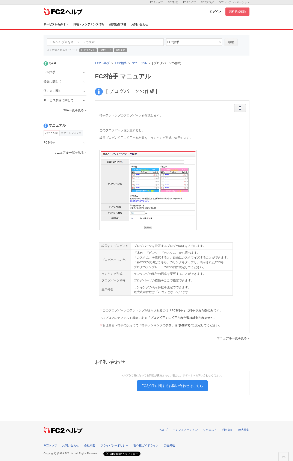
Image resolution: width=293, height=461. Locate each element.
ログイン (215, 11)
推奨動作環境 (117, 24)
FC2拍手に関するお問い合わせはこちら (172, 386)
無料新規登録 (237, 11)
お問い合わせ (139, 24)
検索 (231, 42)
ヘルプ (163, 429)
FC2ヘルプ (102, 63)
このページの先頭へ (283, 456)
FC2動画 (173, 2)
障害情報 (243, 429)
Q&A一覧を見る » (74, 110)
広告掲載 (169, 445)
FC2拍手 (121, 63)
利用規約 (227, 429)
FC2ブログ (207, 2)
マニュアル (139, 63)
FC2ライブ (189, 2)
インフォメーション (185, 429)
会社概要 (89, 445)
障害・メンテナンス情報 (89, 24)
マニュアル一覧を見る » (233, 338)
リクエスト (210, 429)
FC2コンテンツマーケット (234, 2)
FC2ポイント (88, 50)
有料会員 (120, 50)
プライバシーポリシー (114, 445)
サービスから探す (55, 24)
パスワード (105, 50)
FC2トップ (156, 2)
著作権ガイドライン (146, 445)
